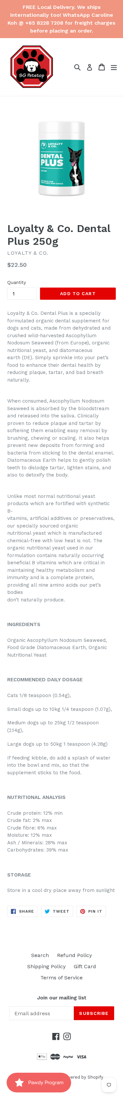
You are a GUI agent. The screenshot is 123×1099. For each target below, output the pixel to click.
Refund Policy (74, 955)
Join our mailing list (61, 998)
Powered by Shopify (82, 1077)
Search (40, 955)
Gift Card (85, 966)
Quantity (16, 282)
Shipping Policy (46, 966)
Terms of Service (61, 977)
